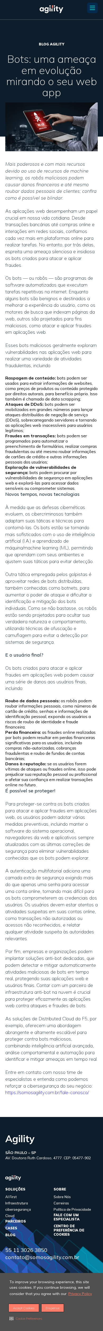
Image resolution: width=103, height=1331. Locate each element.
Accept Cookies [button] (24, 1308)
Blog (10, 1235)
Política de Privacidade (72, 1209)
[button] (25, 1318)
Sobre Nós (62, 1197)
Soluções (15, 1189)
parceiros (15, 1221)
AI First (11, 1197)
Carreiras (61, 1203)
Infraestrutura (16, 1203)
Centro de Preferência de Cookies (69, 1230)
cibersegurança (18, 1209)
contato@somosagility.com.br (42, 1257)
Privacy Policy (80, 1293)
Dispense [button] (52, 1308)
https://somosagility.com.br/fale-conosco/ (47, 1092)
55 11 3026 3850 (26, 1250)
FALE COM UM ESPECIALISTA (66, 1217)
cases (11, 1228)
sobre (60, 1189)
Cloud (10, 1216)
